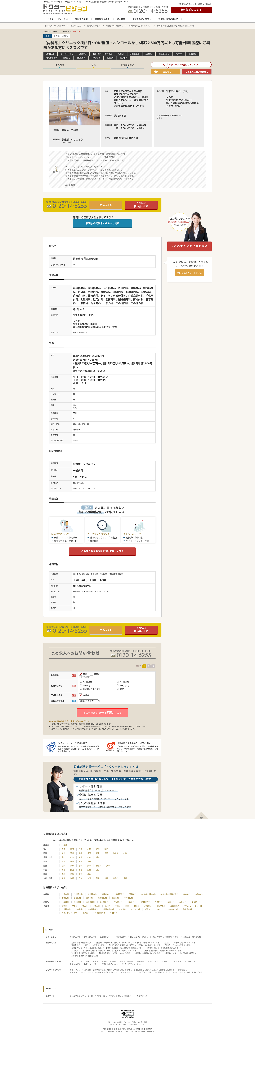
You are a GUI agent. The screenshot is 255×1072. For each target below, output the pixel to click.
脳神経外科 (104, 902)
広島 (89, 870)
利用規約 (158, 972)
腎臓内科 (132, 894)
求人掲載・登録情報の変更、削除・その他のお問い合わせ (107, 970)
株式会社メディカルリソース (135, 996)
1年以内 (86, 686)
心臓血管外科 (145, 902)
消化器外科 (90, 902)
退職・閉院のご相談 (194, 972)
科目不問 (113, 913)
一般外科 (65, 902)
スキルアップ (153, 961)
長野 (63, 857)
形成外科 (131, 902)
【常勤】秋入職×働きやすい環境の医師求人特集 (140, 942)
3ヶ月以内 (87, 682)
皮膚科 (74, 906)
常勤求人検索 (76, 26)
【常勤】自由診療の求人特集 (148, 945)
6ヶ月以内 (124, 682)
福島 (106, 849)
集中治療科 (187, 909)
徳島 (72, 874)
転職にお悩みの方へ (110, 964)
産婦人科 (96, 906)
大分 (89, 878)
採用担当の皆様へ (185, 4)
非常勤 (97, 674)
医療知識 (140, 961)
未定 (122, 689)
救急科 (136, 906)
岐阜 (63, 861)
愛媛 (80, 874)
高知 (89, 874)
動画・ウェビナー (91, 964)
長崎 (80, 878)
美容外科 (170, 902)
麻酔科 (107, 906)
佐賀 (72, 878)
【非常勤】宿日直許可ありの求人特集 (121, 950)
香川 (63, 874)
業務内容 (59, 65)
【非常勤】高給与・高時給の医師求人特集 (161, 948)
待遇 (93, 65)
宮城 (97, 849)
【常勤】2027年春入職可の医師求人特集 (179, 942)
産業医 (85, 913)
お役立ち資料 (75, 964)
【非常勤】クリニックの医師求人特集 (179, 953)
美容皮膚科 (160, 906)
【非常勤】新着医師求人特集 (106, 942)
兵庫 (108, 865)
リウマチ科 (135, 909)
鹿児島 (115, 878)
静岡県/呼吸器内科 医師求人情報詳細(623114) (175, 26)
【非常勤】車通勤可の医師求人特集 (84, 956)
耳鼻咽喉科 (174, 906)
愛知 (80, 861)
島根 (80, 870)
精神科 (64, 906)
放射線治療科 (108, 909)
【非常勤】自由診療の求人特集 (82, 953)
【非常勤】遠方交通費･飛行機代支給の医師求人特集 (161, 950)
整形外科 (77, 902)
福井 (97, 857)
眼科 (127, 906)
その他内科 (128, 898)
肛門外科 (183, 902)
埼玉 (89, 853)
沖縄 (125, 878)
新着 (87, 961)
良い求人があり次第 (91, 689)
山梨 (125, 853)
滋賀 (63, 865)
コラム (79, 961)
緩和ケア (148, 909)
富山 (80, 857)
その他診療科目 (99, 913)
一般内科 (65, 894)
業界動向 (129, 961)
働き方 (95, 961)
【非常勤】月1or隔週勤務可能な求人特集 (86, 950)
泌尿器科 (147, 906)
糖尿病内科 (106, 894)
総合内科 (186, 894)
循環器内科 (119, 894)
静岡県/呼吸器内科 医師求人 (140, 26)
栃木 (63, 853)
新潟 (72, 857)
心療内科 (77, 898)
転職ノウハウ (117, 961)
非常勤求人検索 (90, 937)
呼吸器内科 (78, 894)
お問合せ (208, 4)
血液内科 (198, 894)
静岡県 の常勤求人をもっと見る (102, 223)
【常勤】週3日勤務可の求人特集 (121, 945)
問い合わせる (141, 205)
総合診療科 (66, 909)
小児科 (117, 906)
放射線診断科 (93, 909)
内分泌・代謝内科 (148, 894)
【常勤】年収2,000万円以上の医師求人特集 (87, 945)
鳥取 (63, 870)
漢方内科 (115, 898)
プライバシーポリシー (174, 972)
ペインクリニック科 (70, 913)
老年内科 (65, 898)
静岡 (72, 861)
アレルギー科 (172, 909)
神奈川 (115, 853)
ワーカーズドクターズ (96, 996)
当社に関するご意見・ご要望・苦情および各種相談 (154, 970)
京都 (72, 865)
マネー (164, 961)
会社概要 (198, 4)
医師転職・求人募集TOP (55, 26)
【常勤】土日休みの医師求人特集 (177, 945)
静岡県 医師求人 (93, 26)
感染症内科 (102, 898)
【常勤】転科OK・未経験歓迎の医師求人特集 (123, 948)
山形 (89, 849)
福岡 (63, 878)
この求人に (196, 71)
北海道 (64, 845)
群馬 (80, 853)
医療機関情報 (127, 65)
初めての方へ (121, 937)
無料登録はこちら (191, 9)
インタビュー (190, 961)
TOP (71, 961)
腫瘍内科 (89, 898)
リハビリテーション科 (193, 906)
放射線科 (79, 909)
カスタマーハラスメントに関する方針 (136, 972)
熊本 (97, 878)
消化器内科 (92, 894)
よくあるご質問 (155, 937)
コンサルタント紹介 (138, 937)
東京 (97, 853)
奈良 (80, 865)
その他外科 (196, 902)
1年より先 (124, 686)
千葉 (106, 853)
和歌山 (98, 865)
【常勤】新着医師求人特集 (80, 942)
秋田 (72, 849)
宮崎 (106, 878)
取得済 (86, 695)
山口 (97, 870)
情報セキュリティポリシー (80, 972)
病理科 (159, 909)
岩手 (80, 849)
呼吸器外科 (118, 902)
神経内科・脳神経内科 (169, 894)
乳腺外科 (158, 902)
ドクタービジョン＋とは (131, 964)
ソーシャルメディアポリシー (105, 972)
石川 (89, 857)
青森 (63, 849)
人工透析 (122, 909)
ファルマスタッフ (77, 996)
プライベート (176, 961)
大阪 (89, 865)
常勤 (85, 674)
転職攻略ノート (106, 937)
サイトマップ (75, 970)
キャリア (105, 961)
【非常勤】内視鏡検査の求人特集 (147, 953)
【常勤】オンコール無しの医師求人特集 (86, 948)
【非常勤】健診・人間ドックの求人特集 (114, 953)
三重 (89, 861)
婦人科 (85, 906)
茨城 (72, 853)
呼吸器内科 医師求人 (114, 26)
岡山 (72, 870)
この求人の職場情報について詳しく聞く (102, 551)
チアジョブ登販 (114, 996)
